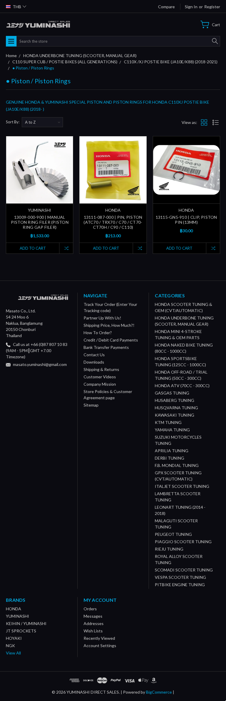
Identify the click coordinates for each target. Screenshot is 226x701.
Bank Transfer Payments (106, 347)
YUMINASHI (17, 616)
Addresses (94, 623)
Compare (166, 6)
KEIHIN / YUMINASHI (26, 623)
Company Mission (100, 384)
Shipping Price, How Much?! (109, 325)
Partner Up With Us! (102, 317)
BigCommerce (159, 692)
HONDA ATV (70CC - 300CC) (182, 385)
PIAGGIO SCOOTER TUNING (183, 541)
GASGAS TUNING (172, 392)
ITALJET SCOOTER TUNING (182, 486)
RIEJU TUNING (169, 548)
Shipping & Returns (101, 369)
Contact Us (94, 354)
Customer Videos (100, 376)
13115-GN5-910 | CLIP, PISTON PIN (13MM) (186, 220)
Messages (93, 616)
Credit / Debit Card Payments (111, 339)
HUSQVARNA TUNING (176, 407)
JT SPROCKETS (21, 630)
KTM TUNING (168, 422)
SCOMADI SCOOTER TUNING (184, 569)
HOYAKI (14, 638)
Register (212, 6)
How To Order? (98, 332)
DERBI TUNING (169, 457)
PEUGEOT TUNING (173, 534)
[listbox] (42, 122)
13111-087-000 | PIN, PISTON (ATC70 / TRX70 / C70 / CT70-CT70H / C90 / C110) (113, 222)
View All (13, 652)
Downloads (94, 361)
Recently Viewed (99, 638)
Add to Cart (33, 248)
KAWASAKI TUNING (174, 414)
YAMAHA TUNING (172, 429)
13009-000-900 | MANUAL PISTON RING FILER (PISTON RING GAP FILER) (40, 222)
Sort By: (12, 122)
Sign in (191, 6)
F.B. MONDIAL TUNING (177, 465)
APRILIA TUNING (171, 450)
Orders (90, 608)
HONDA (13, 608)
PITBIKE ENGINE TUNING (180, 584)
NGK (10, 645)
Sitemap (91, 404)
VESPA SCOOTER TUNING (180, 577)
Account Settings (100, 645)
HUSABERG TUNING (174, 400)
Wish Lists (93, 630)
